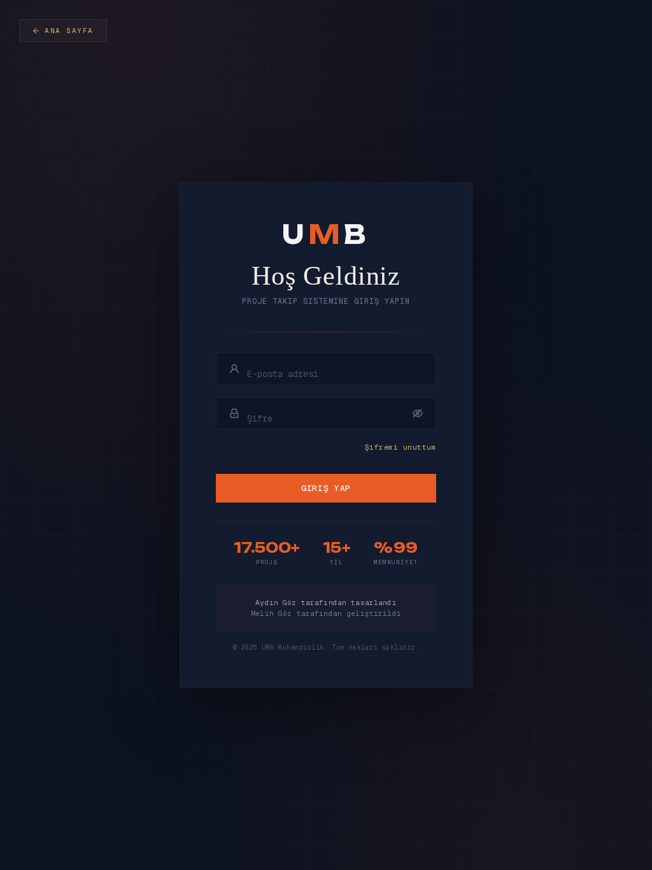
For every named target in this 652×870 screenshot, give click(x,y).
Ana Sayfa (69, 30)
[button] (418, 413)
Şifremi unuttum (400, 447)
